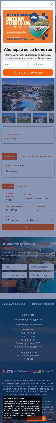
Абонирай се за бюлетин (28, 72)
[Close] (52, 4)
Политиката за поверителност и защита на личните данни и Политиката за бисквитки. (20, 415)
